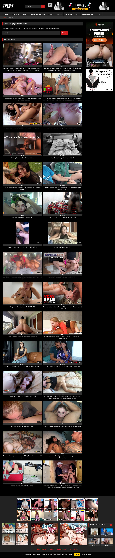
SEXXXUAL (68, 14)
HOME (6, 14)
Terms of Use (74, 549)
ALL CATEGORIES (87, 14)
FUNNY (51, 14)
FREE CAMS (15, 14)
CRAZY (25, 14)
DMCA (52, 549)
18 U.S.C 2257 (42, 549)
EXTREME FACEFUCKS (38, 14)
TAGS (98, 14)
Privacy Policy (61, 549)
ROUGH (59, 14)
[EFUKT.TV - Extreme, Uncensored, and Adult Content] (9, 6)
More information (87, 554)
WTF (77, 14)
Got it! (77, 554)
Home (4, 17)
